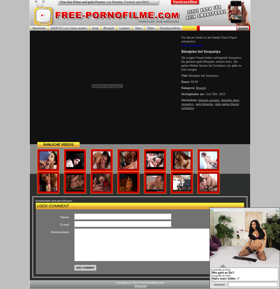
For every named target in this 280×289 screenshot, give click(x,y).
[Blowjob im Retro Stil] (128, 190)
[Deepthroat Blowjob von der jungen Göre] (48, 168)
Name (65, 217)
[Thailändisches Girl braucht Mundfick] (102, 190)
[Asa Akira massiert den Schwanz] (155, 190)
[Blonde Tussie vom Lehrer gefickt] (182, 190)
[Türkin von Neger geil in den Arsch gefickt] (75, 190)
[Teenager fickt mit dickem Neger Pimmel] (208, 168)
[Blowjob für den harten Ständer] (48, 190)
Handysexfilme (185, 2)
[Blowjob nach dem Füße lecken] (208, 190)
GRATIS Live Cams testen (69, 28)
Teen (138, 28)
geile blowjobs (204, 104)
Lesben (124, 28)
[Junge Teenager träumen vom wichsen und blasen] (102, 168)
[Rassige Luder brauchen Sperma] (128, 168)
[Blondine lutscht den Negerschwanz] (182, 168)
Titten (151, 28)
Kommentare (60, 232)
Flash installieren (192, 45)
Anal (95, 28)
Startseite (39, 28)
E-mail (64, 224)
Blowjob (108, 28)
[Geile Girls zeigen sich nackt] (155, 168)
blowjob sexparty (209, 100)
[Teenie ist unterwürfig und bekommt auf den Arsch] (75, 168)
